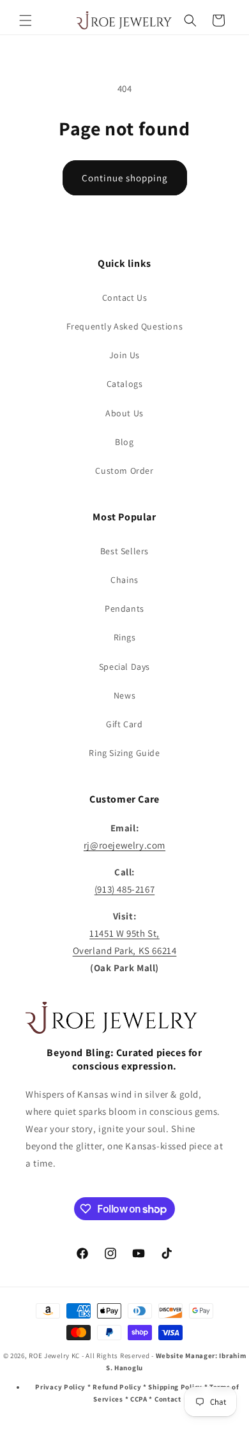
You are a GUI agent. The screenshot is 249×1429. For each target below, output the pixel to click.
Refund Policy (117, 1386)
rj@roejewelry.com (124, 845)
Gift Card (124, 724)
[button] (25, 20)
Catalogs (125, 383)
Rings (125, 637)
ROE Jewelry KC (54, 1355)
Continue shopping (125, 178)
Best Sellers (124, 551)
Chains (124, 580)
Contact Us (124, 297)
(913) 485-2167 (124, 889)
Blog (124, 442)
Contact (168, 1399)
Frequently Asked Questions (124, 326)
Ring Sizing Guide (124, 753)
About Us (124, 413)
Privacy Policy (60, 1386)
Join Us (124, 355)
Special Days (124, 666)
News (124, 695)
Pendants (124, 608)
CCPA (138, 1399)
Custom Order (124, 470)
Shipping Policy (175, 1386)
